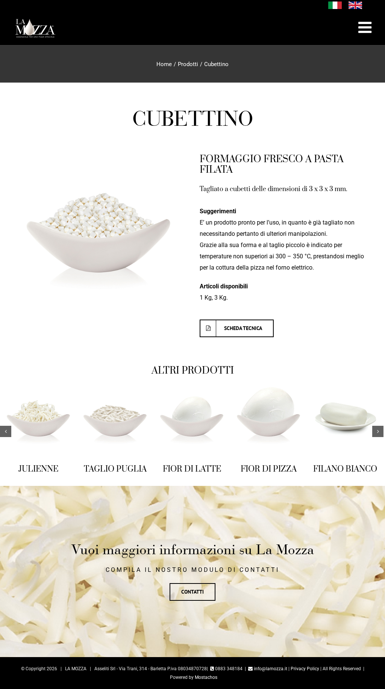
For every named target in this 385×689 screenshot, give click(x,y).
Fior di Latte (125, 469)
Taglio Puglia (48, 469)
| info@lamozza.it (266, 678)
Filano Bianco (278, 469)
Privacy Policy (305, 678)
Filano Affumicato (355, 474)
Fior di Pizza (202, 469)
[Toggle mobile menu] (366, 27)
